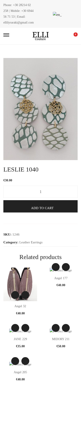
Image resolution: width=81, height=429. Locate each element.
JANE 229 (20, 339)
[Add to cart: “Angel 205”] (25, 361)
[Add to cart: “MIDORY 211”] (66, 328)
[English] (57, 14)
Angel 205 (20, 372)
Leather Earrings (31, 242)
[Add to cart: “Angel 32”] (25, 295)
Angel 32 (20, 306)
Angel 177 (61, 278)
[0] (72, 36)
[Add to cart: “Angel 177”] (66, 267)
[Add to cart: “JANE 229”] (25, 328)
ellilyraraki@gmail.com (18, 22)
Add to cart (42, 208)
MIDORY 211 (61, 339)
